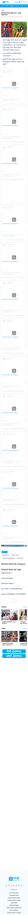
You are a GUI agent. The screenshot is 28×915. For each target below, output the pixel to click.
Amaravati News (14, 895)
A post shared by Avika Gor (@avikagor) (14, 240)
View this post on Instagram (10, 88)
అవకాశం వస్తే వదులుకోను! (13, 578)
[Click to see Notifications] (26, 2)
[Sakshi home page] (14, 879)
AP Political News (14, 893)
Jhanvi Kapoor (5, 555)
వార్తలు (6, 6)
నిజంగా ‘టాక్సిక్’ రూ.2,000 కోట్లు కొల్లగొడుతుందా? (13, 589)
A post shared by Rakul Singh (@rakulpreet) (14, 542)
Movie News (20, 558)
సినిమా (22, 6)
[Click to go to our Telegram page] (19, 885)
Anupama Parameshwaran (8, 558)
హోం (3, 6)
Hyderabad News (14, 905)
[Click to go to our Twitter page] (11, 885)
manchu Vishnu (15, 555)
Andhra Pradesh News (14, 898)
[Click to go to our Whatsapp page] (9, 885)
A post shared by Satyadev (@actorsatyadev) (14, 429)
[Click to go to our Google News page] (22, 885)
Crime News (14, 903)
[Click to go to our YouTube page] (17, 885)
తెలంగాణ (17, 6)
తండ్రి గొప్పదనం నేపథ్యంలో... (13, 583)
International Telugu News (14, 908)
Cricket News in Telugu (14, 900)
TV (24, 2)
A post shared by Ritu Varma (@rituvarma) (14, 104)
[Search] (19, 2)
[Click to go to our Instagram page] (14, 885)
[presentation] (3, 615)
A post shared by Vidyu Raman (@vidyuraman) (14, 277)
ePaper (16, 2)
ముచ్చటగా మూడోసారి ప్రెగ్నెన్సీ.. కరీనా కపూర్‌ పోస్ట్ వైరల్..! (13, 594)
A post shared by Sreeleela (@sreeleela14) (14, 466)
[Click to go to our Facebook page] (6, 885)
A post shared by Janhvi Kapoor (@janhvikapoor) (14, 391)
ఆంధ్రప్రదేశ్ (12, 6)
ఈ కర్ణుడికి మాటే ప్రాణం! (14, 573)
